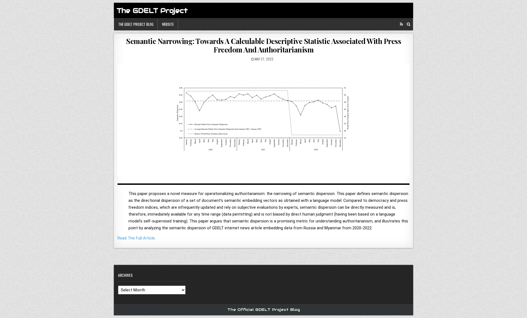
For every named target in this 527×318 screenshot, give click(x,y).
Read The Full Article (136, 238)
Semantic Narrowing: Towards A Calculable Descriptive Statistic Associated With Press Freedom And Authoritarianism (263, 45)
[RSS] (401, 24)
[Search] (408, 24)
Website (168, 24)
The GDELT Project (152, 10)
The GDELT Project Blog (135, 24)
